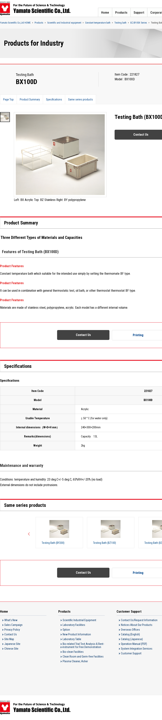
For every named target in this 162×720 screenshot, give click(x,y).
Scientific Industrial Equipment (79, 620)
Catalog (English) (130, 634)
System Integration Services (136, 648)
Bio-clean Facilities (73, 651)
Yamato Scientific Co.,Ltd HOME (15, 22)
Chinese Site (11, 648)
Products (121, 12)
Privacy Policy (12, 629)
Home (105, 12)
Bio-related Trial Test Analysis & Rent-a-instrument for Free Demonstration (82, 645)
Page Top (8, 99)
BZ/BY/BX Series (138, 22)
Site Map (9, 639)
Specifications (54, 99)
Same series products (80, 99)
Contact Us (83, 335)
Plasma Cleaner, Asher (75, 661)
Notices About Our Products (136, 624)
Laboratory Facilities (74, 624)
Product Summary (30, 99)
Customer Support (131, 653)
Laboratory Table (72, 639)
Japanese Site (12, 643)
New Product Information (77, 634)
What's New (10, 620)
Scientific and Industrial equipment (64, 22)
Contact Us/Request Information (139, 620)
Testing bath (120, 22)
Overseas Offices (130, 629)
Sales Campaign (13, 624)
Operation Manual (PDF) (134, 643)
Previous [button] (30, 532)
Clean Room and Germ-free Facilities (83, 656)
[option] (60, 157)
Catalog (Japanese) (132, 639)
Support (139, 12)
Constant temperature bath (97, 22)
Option (66, 629)
